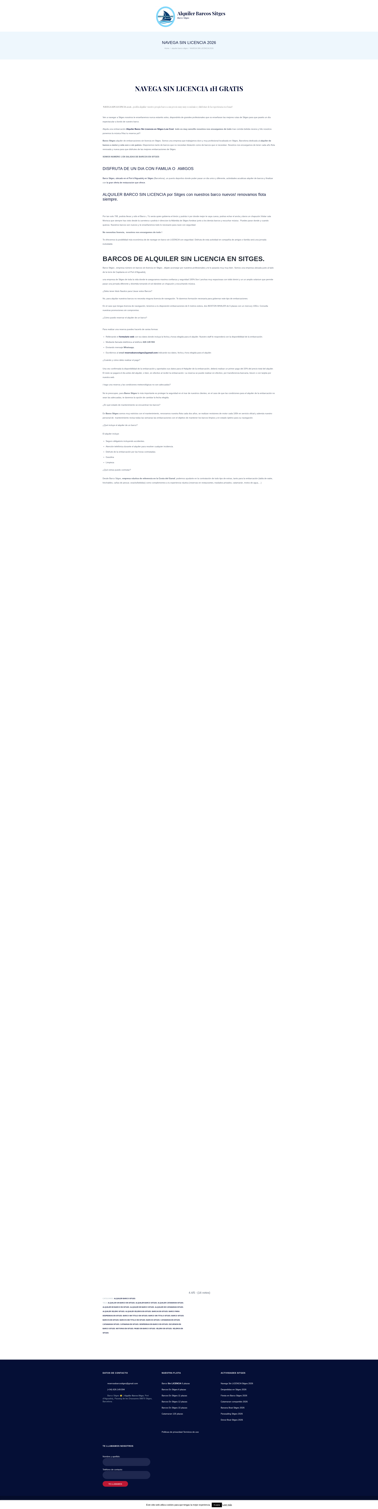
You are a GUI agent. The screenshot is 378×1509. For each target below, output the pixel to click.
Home (166, 48)
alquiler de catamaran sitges (169, 1307)
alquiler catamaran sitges (170, 1303)
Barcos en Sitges (111, 1320)
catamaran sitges (111, 1324)
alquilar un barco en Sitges (121, 1303)
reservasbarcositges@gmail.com (122, 1383)
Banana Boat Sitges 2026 (233, 1407)
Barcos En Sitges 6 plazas (174, 1389)
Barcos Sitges (153, 1320)
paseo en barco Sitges (144, 1328)
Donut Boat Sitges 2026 (232, 1420)
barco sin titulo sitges (159, 1316)
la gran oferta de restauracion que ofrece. (126, 182)
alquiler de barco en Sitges (116, 1307)
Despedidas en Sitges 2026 (233, 1389)
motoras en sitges (124, 1328)
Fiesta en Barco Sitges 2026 (234, 1395)
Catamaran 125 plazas (172, 1414)
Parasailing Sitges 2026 (232, 1414)
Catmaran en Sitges (129, 1324)
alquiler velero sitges (113, 1311)
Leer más (227, 1505)
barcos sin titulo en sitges (132, 1320)
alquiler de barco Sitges (142, 1307)
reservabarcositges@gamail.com (141, 352)
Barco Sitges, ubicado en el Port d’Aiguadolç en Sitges (128, 178)
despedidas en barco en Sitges (153, 1324)
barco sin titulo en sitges (135, 1316)
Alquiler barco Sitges (146, 1303)
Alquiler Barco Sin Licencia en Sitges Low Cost (150, 129)
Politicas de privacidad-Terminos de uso (180, 1432)
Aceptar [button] (217, 1505)
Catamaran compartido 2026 (234, 1401)
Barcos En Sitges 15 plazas (174, 1407)
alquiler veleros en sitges (138, 1311)
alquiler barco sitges (180, 48)
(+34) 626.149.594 (115, 1389)
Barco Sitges (177, 1316)
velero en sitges (164, 1328)
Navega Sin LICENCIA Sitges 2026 (237, 1383)
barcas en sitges (160, 1311)
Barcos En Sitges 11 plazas (174, 1395)
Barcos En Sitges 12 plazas (174, 1401)
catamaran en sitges (170, 1320)
